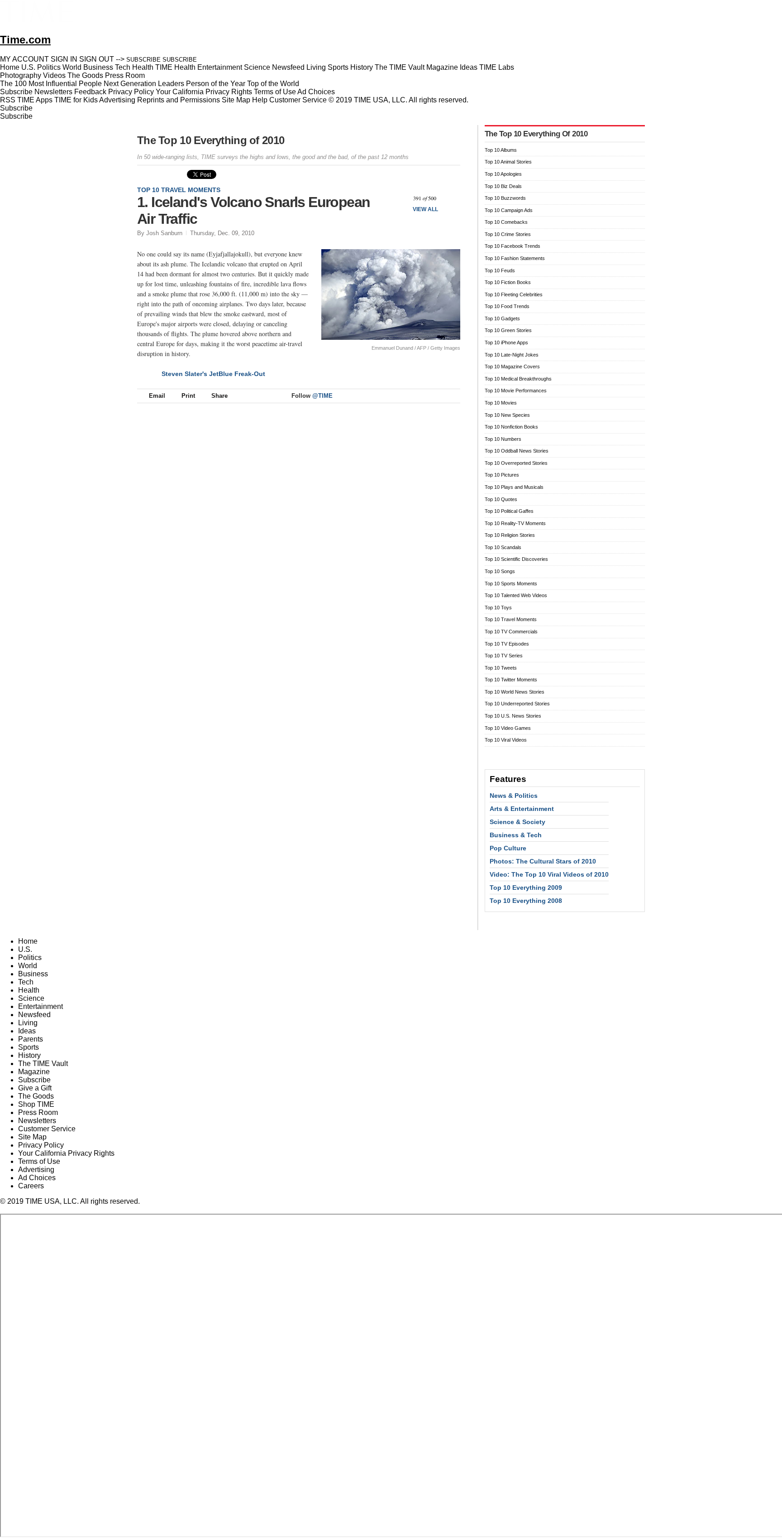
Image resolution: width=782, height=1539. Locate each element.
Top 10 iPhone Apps (506, 342)
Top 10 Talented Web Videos (516, 595)
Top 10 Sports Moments (511, 583)
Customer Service (298, 100)
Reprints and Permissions (178, 100)
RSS (7, 100)
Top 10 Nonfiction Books (511, 426)
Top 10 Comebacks (506, 222)
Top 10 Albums (501, 150)
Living (28, 1023)
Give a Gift (35, 1088)
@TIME (322, 395)
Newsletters (53, 92)
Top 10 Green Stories (508, 330)
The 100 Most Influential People (51, 83)
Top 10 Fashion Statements (515, 258)
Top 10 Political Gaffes (509, 511)
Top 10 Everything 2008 (526, 900)
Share (219, 395)
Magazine (34, 1072)
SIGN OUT (96, 59)
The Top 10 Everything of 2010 (210, 140)
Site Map (236, 100)
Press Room (38, 1112)
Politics (30, 957)
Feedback (90, 92)
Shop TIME (36, 1104)
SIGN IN (64, 59)
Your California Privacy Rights (204, 92)
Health (28, 990)
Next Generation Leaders (144, 83)
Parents (30, 1039)
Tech (25, 982)
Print (188, 395)
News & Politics (514, 795)
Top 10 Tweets (501, 668)
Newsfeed (34, 1014)
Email (157, 395)
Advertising (117, 100)
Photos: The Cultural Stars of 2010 (543, 861)
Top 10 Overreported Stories (516, 463)
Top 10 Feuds (500, 270)
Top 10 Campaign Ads (509, 210)
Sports (28, 1047)
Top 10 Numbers (503, 439)
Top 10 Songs (500, 571)
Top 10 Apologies (503, 174)
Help (259, 100)
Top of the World (273, 83)
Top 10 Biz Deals (503, 186)
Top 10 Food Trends (507, 306)
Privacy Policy (131, 92)
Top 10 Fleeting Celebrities (514, 294)
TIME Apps (34, 100)
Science (31, 998)
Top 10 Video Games (508, 728)
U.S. (25, 949)
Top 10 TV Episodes (507, 643)
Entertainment (40, 1006)
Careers (31, 1186)
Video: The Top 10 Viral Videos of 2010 (549, 874)
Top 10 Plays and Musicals (514, 487)
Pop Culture (508, 848)
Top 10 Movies (501, 402)
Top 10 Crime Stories (508, 234)
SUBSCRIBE (143, 59)
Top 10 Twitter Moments (511, 679)
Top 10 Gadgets (502, 318)
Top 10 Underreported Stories (517, 703)
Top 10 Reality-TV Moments (515, 523)
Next (450, 198)
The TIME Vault (43, 1063)
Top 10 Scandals (503, 547)
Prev (399, 198)
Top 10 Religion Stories (510, 535)
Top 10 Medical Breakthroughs (518, 378)
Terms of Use (275, 92)
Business (33, 974)
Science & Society (517, 821)
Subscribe (16, 92)
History (29, 1055)
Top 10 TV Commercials (511, 631)
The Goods (36, 1096)
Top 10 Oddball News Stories (516, 450)
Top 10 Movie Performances (516, 390)
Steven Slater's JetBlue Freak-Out (213, 373)
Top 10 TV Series (504, 655)
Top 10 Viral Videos (506, 740)
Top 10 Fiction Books (508, 282)
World (27, 966)
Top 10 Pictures (502, 475)
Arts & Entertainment (522, 808)
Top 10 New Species (507, 415)
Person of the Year (215, 83)
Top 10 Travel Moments (178, 189)
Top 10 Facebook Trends (512, 246)
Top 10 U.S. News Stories (513, 716)
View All (425, 209)
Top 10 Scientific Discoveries (516, 559)
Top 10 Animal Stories (508, 161)
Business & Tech (516, 835)
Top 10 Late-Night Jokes (512, 354)
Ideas (27, 1031)
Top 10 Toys (498, 607)
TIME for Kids (76, 100)
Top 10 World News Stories (514, 692)
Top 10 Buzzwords (505, 198)
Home (28, 941)
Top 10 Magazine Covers (512, 366)
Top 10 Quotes (501, 499)
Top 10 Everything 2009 (526, 887)
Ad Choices (317, 92)
